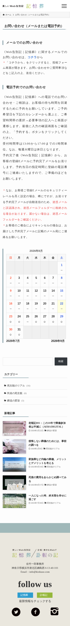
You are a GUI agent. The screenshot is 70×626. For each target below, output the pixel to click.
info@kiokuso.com (39, 571)
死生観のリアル (18, 385)
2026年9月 (58, 340)
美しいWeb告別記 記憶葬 (23, 6)
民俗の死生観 (17, 393)
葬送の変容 (15, 400)
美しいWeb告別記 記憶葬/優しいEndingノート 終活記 (35, 553)
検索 (60, 361)
